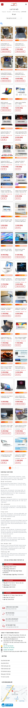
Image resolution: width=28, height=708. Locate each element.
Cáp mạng (7, 556)
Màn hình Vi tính (4, 490)
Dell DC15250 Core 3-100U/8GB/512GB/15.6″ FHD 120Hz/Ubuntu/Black (20, 367)
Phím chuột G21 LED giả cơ (13, 546)
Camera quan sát (4, 476)
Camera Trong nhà (11, 476)
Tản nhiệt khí (9, 530)
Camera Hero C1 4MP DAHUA (17, 479)
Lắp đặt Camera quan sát (6, 479)
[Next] (18, 468)
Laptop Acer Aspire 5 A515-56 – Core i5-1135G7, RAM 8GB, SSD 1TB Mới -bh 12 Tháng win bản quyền (21, 162)
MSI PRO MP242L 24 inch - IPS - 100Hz (10, 493)
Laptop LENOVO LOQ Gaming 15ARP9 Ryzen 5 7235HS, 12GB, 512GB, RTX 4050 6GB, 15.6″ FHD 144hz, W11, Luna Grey (21, 397)
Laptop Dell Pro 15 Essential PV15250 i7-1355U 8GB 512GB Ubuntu (21, 44)
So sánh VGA (5, 509)
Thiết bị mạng (3, 553)
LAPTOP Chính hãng (16, 11)
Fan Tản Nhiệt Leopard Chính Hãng (19, 530)
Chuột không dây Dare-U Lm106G (15, 548)
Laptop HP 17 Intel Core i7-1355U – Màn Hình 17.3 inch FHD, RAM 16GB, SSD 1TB (6, 279)
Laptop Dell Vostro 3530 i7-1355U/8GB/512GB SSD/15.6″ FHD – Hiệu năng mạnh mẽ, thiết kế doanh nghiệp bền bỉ (6, 455)
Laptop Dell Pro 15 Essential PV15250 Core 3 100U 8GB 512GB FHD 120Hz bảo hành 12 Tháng (7, 44)
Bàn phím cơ (3, 545)
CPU (20, 500)
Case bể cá (15, 537)
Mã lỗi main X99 (15, 500)
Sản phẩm (9, 11)
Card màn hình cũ (13, 506)
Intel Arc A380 (5, 507)
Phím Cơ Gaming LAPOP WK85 (12, 545)
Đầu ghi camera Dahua (5, 483)
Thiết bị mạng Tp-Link (22, 553)
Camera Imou (18, 476)
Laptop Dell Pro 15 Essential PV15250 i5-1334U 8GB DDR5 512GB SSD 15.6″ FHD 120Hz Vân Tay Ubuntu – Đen (21, 74)
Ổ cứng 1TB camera (21, 483)
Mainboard (3, 499)
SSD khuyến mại (10, 513)
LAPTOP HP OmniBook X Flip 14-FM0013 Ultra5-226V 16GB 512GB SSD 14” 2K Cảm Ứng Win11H (21, 279)
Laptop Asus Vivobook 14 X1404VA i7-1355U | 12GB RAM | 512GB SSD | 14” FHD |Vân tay (21, 308)
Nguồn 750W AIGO (21, 539)
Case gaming (9, 537)
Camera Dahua (23, 478)
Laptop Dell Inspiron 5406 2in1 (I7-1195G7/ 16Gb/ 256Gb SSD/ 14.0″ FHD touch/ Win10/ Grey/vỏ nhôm (6, 220)
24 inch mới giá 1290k (19, 490)
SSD (2, 513)
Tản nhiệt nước (11, 529)
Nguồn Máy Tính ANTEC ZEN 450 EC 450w (9, 540)
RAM (22, 500)
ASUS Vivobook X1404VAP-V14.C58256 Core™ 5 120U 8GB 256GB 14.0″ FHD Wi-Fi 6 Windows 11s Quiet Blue (7, 103)
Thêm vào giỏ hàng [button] (6, 51)
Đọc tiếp (18, 110)
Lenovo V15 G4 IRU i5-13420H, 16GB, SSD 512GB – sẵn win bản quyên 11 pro (7, 191)
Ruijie (8, 553)
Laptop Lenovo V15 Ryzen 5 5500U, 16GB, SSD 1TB (21, 191)
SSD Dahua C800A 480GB (19, 513)
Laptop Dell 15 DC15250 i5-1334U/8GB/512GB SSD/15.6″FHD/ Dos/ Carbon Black (7, 397)
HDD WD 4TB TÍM (16, 515)
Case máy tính (3, 537)
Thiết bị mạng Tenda (14, 553)
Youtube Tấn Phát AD (8, 649)
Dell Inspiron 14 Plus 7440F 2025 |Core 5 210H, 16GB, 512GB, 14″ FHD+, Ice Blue (7, 426)
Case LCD (20, 537)
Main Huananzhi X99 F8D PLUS (12, 499)
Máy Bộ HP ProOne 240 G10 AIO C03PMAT (14, 520)
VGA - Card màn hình (5, 506)
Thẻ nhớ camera (12, 484)
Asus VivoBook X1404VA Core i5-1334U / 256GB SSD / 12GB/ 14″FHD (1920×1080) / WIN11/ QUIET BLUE (20, 338)
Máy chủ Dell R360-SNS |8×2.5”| (17, 523)
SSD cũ (4, 513)
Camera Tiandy (16, 478)
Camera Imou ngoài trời (8, 478)
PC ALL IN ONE (7, 523)
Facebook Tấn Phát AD (8, 647)
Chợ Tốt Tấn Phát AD (8, 646)
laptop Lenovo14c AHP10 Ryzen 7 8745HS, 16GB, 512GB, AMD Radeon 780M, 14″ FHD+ (6, 367)
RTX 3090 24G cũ (12, 507)
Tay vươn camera (19, 484)
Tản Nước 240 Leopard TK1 (8, 533)
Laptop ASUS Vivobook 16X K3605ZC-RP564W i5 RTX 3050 (6, 74)
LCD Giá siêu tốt (11, 490)
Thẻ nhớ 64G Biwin (4, 484)
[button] (2, 4)
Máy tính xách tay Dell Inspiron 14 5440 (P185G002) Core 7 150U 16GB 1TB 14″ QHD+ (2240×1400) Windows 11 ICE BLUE (20, 250)
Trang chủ (4, 11)
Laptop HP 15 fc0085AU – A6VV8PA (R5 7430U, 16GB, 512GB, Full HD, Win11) (21, 455)
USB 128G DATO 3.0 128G (10, 516)
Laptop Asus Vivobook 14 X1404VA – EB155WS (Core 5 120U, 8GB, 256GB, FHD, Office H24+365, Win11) (7, 308)
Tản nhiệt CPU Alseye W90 (6, 532)
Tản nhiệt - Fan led (4, 529)
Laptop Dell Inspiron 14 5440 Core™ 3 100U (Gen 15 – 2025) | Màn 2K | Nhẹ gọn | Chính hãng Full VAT (6, 338)
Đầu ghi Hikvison (13, 483)
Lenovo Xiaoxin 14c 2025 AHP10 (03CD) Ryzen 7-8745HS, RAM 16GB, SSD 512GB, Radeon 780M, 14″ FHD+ (21, 426)
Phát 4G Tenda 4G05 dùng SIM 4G (7, 555)
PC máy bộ (3, 520)
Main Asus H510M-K (7, 500)
